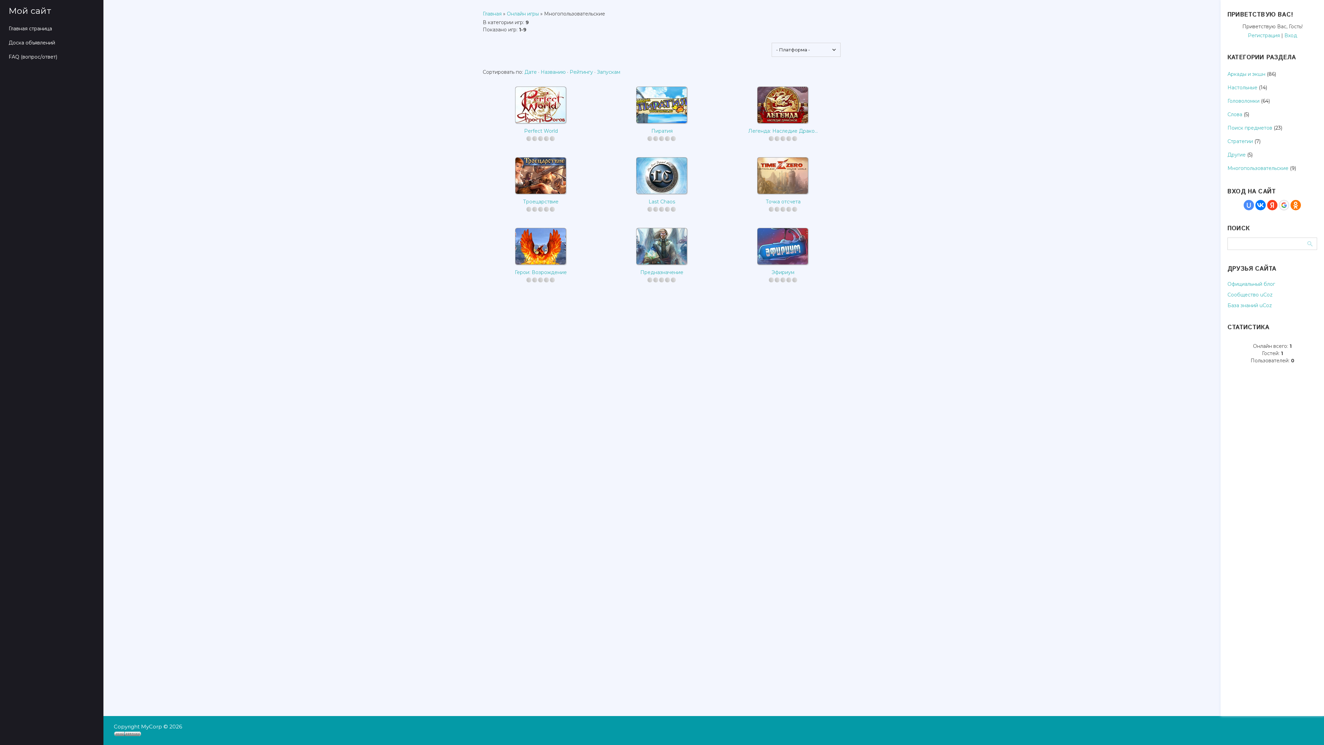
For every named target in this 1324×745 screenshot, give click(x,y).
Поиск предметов (1249, 128)
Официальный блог (1251, 284)
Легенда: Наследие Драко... (783, 131)
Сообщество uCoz (1250, 295)
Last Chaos (662, 202)
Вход (1290, 35)
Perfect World (541, 131)
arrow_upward (1308, 729)
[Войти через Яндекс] (1272, 205)
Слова (1234, 114)
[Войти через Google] (1284, 205)
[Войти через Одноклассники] (1296, 205)
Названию (553, 72)
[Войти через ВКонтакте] (1260, 205)
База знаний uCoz (1249, 305)
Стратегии (1240, 141)
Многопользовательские (1257, 168)
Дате (530, 72)
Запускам (608, 72)
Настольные (1242, 87)
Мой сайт (30, 11)
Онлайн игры (523, 14)
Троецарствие (541, 202)
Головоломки (1243, 101)
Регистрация (1264, 35)
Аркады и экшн (1246, 74)
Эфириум (783, 272)
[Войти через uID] (1249, 205)
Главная (492, 14)
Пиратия (662, 131)
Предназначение (661, 272)
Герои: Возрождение (541, 272)
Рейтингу (581, 72)
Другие (1236, 155)
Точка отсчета (783, 202)
